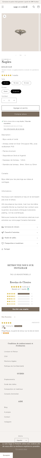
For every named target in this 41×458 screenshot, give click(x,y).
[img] (6, 323)
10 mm (16, 83)
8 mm (6, 83)
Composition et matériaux (13, 389)
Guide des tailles (10, 384)
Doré (5, 91)
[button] (2, 6)
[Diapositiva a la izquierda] (16, 55)
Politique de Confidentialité (14, 366)
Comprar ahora (21, 114)
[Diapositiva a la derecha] (25, 55)
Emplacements (9, 379)
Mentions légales (10, 361)
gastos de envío (18, 70)
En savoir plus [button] (21, 449)
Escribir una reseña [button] (20, 309)
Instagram (7, 422)
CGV (6, 356)
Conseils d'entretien (11, 394)
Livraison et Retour (11, 352)
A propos (7, 412)
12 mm (26, 83)
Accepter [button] (6, 455)
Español (19, 440)
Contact (7, 417)
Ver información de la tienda (14, 129)
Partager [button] (7, 249)
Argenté (16, 91)
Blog (5, 407)
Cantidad (5, 96)
